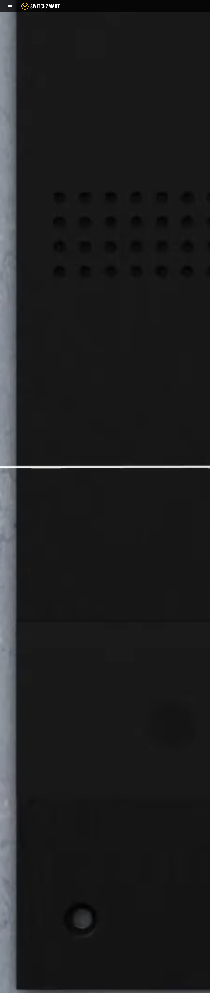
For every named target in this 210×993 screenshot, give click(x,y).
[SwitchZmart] (40, 6)
